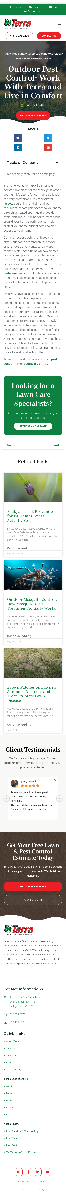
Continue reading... (20, 548)
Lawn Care (11, 1138)
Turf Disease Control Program (22, 1152)
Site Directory (13, 1069)
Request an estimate (33, 426)
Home (6, 53)
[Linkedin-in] (38, 1172)
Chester (10, 1114)
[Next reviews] (59, 798)
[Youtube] (47, 1172)
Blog (13, 53)
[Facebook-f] (28, 1172)
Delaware (11, 1107)
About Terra (12, 1041)
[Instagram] (19, 1172)
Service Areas (13, 1055)
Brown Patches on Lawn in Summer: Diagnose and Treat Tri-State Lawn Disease (31, 693)
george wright (28, 781)
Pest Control (13, 1145)
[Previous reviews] (7, 798)
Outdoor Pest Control (28, 53)
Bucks (9, 1093)
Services (10, 1048)
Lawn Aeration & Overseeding (22, 1131)
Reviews (10, 1062)
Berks (9, 1100)
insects (8, 203)
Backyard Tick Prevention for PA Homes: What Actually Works (31, 516)
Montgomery (13, 1086)
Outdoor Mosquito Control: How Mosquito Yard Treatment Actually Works (32, 604)
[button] (59, 23)
